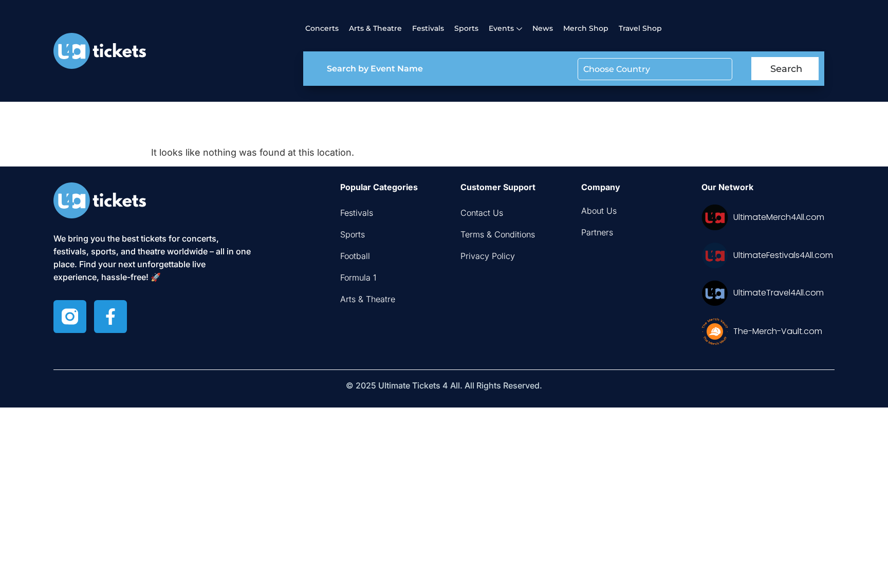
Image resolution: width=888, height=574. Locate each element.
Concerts (322, 28)
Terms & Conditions (497, 234)
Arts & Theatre (375, 28)
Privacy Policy (487, 256)
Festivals (428, 28)
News (542, 28)
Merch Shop (585, 28)
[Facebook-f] (110, 316)
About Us (599, 211)
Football (355, 256)
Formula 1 (358, 277)
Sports (466, 28)
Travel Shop (640, 28)
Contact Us (481, 213)
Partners (597, 232)
